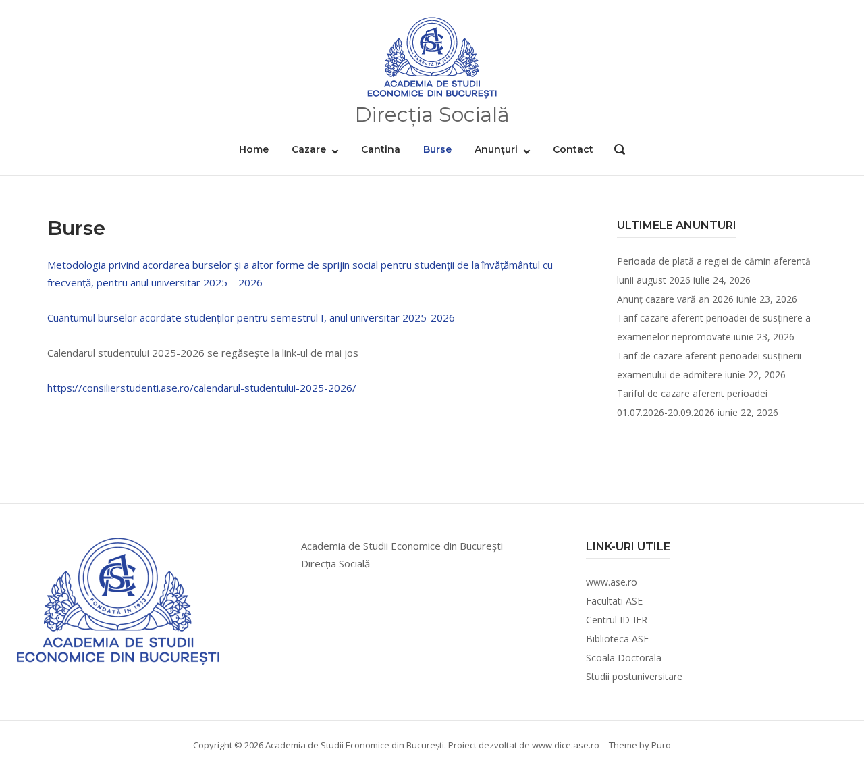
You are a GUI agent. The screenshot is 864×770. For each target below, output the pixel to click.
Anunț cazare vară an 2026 (675, 298)
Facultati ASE (614, 600)
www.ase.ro (611, 581)
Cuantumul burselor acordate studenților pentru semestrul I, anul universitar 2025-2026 (251, 317)
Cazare (309, 149)
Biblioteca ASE (617, 638)
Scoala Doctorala (624, 657)
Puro (661, 745)
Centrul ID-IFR (616, 619)
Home (254, 149)
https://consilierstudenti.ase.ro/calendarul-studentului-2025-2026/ (201, 387)
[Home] (432, 58)
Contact (573, 149)
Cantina (380, 149)
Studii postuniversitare (634, 676)
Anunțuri (496, 149)
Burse (437, 149)
